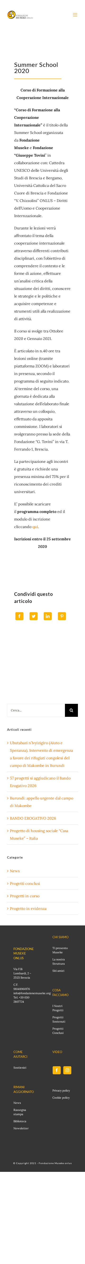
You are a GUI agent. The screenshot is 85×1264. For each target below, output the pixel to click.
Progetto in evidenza (28, 908)
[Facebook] (19, 616)
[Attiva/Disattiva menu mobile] (75, 14)
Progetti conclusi (25, 883)
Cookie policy (61, 1097)
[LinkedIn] (47, 616)
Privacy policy (61, 1090)
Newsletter (21, 1128)
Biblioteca (19, 1121)
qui (35, 526)
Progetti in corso (24, 896)
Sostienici (19, 1067)
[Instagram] (67, 1070)
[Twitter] (33, 616)
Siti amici (58, 970)
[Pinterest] (62, 616)
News (15, 870)
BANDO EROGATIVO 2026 (33, 818)
